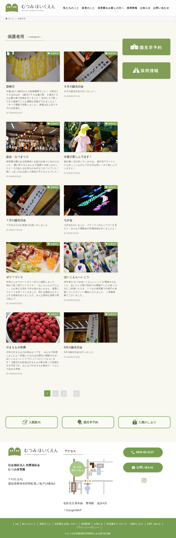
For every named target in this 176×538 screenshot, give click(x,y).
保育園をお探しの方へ (66, 524)
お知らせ (98, 524)
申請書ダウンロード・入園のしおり (125, 524)
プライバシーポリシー (88, 527)
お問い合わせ (154, 524)
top (17, 524)
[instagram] (143, 479)
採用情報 (85, 524)
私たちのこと (29, 524)
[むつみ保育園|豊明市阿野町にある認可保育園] (30, 8)
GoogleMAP (74, 510)
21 (76, 393)
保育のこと (45, 524)
